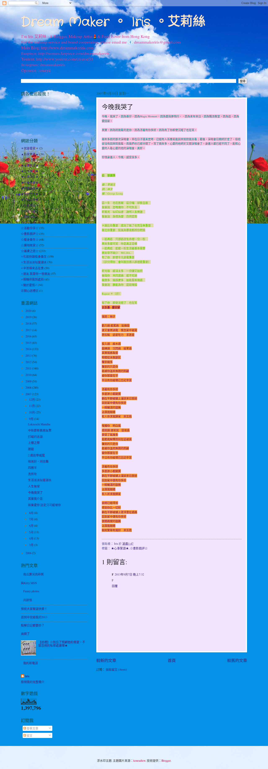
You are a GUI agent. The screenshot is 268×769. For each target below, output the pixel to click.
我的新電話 (30, 663)
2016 (29, 336)
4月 (31, 538)
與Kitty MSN (29, 583)
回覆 (115, 586)
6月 (31, 526)
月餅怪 (27, 600)
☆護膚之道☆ (30, 251)
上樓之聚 (34, 443)
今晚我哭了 (35, 492)
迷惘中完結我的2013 (34, 617)
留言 (29, 735)
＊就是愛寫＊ (30, 148)
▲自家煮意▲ (30, 154)
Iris (27, 676)
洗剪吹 (32, 474)
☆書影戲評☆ (139, 548)
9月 (31, 419)
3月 (31, 545)
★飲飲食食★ (30, 194)
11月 (32, 406)
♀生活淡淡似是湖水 (34, 262)
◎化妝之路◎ (30, 160)
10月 (32, 412)
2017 (29, 330)
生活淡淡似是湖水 (40, 480)
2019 (29, 317)
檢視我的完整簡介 (32, 682)
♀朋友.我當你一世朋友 (35, 274)
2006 (29, 553)
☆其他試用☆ (30, 217)
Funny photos (31, 591)
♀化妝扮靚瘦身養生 (34, 256)
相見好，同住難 (38, 461)
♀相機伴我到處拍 (32, 279)
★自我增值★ (30, 177)
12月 (32, 399)
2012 (29, 362)
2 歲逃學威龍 (36, 455)
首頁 (172, 660)
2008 (29, 388)
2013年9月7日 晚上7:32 (129, 574)
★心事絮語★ (120, 548)
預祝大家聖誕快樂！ (34, 609)
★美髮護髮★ (30, 188)
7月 (31, 519)
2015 (29, 343)
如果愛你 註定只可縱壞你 (44, 505)
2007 (29, 394)
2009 (29, 381)
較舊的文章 (237, 660)
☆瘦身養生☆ (30, 239)
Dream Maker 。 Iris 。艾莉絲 (113, 22)
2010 (29, 375)
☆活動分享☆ (30, 228)
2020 (29, 311)
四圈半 (32, 468)
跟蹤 (31, 449)
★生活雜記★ (30, 171)
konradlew (139, 761)
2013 (29, 355)
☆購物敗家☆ (30, 245)
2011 (29, 368)
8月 (31, 513)
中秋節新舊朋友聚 (40, 430)
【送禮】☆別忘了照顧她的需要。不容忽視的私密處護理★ (61, 644)
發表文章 (32, 728)
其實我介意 (35, 499)
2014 (29, 349)
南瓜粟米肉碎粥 (33, 574)
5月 (31, 532)
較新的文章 (106, 660)
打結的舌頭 (35, 437)
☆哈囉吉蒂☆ (30, 222)
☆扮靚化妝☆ (30, 211)
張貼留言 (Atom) (116, 669)
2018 (29, 323)
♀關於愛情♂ (29, 285)
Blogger (166, 761)
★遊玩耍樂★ (30, 199)
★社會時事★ (30, 183)
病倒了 (25, 634)
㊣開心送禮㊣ (30, 291)
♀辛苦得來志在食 (32, 268)
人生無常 (34, 486)
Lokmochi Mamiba (39, 424)
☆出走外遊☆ (30, 205)
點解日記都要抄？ (32, 625)
